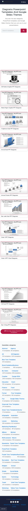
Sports (6, 478)
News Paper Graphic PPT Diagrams (11, 107)
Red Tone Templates (17, 461)
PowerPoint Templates (9, 450)
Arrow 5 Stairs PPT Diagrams (9, 195)
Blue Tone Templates (9, 361)
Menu (24, 2)
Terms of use (7, 504)
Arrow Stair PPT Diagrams (8, 149)
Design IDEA (16, 377)
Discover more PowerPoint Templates (14, 331)
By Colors (7, 372)
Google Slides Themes (17, 400)
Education (6, 383)
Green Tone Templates (9, 411)
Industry (21, 411)
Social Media (14, 472)
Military (6, 433)
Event (15, 383)
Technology (15, 478)
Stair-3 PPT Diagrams (7, 237)
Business (17, 366)
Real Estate (21, 456)
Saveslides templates (16, 499)
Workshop (6, 489)
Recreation (6, 461)
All (6, 355)
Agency (15, 350)
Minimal (15, 433)
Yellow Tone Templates (18, 489)
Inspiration (15, 416)
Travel (6, 483)
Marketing (15, 422)
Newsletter (6, 444)
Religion (6, 467)
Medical (16, 428)
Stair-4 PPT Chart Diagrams (9, 258)
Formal (6, 394)
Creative (7, 377)
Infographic (6, 416)
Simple (6, 472)
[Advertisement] (14, 51)
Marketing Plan (7, 428)
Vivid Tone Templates (18, 483)
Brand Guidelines (7, 366)
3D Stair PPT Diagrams (7, 304)
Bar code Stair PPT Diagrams (9, 216)
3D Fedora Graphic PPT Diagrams (10, 87)
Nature (16, 439)
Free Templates (16, 394)
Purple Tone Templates (9, 456)
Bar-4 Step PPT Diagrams (8, 325)
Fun (6, 400)
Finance (6, 389)
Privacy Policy (15, 504)
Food (15, 389)
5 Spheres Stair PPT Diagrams (10, 128)
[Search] (24, 31)
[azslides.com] (7, 2)
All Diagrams (16, 355)
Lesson (6, 422)
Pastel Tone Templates (17, 444)
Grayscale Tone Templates (10, 405)
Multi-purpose (7, 439)
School (16, 467)
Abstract (6, 350)
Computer (16, 372)
